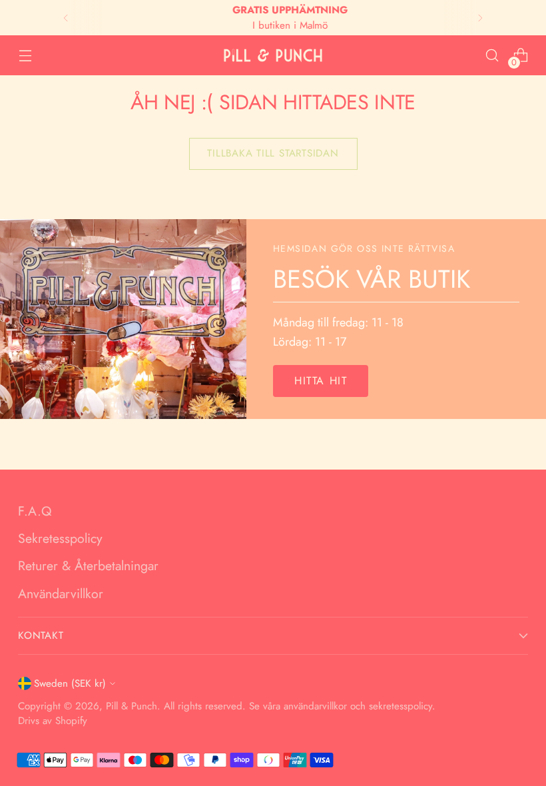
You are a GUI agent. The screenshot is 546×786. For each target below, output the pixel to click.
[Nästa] (480, 17)
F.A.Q (34, 511)
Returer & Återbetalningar (88, 565)
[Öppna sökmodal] (492, 55)
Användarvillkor (60, 593)
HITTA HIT (320, 380)
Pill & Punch (131, 706)
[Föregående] (66, 17)
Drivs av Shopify (52, 720)
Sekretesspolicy (60, 538)
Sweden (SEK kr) (70, 683)
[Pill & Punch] (273, 56)
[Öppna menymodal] (25, 55)
